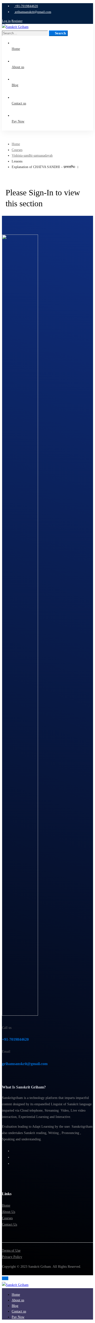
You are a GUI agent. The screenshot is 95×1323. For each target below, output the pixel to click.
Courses (17, 150)
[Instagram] (13, 1157)
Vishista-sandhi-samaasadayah (32, 155)
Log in (6, 21)
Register (16, 21)
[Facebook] (13, 1151)
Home (16, 144)
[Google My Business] (13, 1163)
